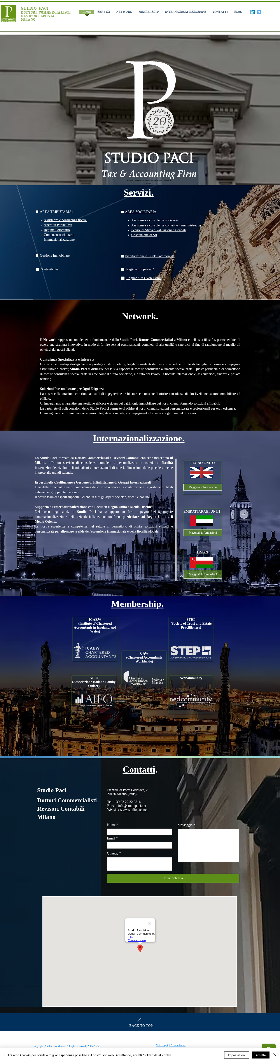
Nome (111, 825)
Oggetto (112, 853)
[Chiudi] (274, 1054)
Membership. (137, 604)
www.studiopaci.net (133, 809)
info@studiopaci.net (132, 806)
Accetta (261, 1055)
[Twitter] (259, 12)
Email (111, 838)
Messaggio (185, 825)
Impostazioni (236, 1055)
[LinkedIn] (252, 12)
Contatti (139, 769)
